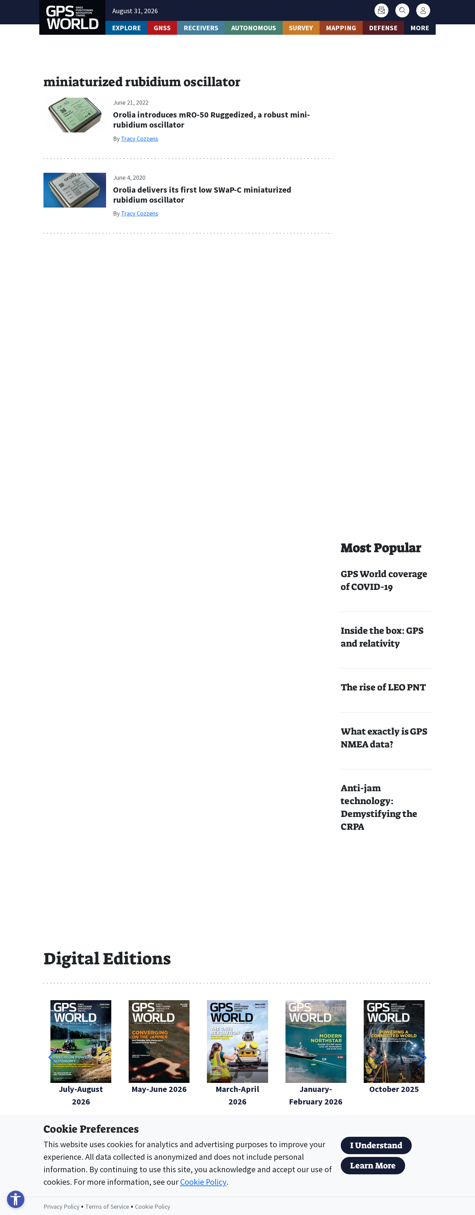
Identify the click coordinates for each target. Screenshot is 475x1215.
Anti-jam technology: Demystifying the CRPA (379, 807)
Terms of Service (107, 1206)
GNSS (162, 27)
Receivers (201, 27)
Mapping (341, 27)
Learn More (373, 1165)
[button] (422, 1057)
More (419, 27)
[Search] (402, 10)
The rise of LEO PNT (383, 687)
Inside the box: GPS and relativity (382, 637)
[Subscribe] (381, 10)
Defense (383, 27)
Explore (126, 27)
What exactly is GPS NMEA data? (384, 738)
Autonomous (253, 27)
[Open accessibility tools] (15, 1199)
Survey (301, 27)
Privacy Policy (61, 1206)
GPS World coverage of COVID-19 (384, 580)
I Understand (376, 1145)
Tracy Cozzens (139, 139)
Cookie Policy (203, 1181)
